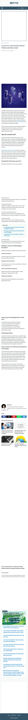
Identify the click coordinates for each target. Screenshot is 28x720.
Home (9, 715)
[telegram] (24, 416)
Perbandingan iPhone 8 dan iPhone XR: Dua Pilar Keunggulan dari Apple (20, 432)
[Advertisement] (14, 26)
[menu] (3, 8)
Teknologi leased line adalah (8, 150)
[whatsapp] (19, 416)
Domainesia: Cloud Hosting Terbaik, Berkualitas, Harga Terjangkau (7, 432)
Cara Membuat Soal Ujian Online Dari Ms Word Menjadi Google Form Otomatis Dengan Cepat (13, 666)
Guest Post (13, 715)
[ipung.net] (14, 3)
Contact (18, 715)
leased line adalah (20, 121)
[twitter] (8, 416)
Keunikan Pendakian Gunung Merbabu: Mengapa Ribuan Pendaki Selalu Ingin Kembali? (12, 660)
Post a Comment (10, 50)
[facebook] (3, 416)
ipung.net (16, 717)
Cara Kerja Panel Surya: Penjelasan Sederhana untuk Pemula (21, 445)
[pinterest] (13, 416)
